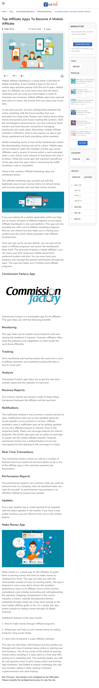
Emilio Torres (80, 104)
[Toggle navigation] (3, 3)
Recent (76, 67)
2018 (77, 207)
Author (88, 177)
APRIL (78, 195)
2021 (77, 185)
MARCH (78, 201)
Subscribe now (82, 44)
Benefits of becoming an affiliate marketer (85, 80)
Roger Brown (80, 114)
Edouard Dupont (79, 94)
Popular (75, 73)
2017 (77, 213)
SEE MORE (82, 143)
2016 (77, 219)
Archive (76, 177)
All (88, 159)
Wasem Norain (80, 83)
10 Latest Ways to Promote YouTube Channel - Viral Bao (84, 133)
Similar (76, 159)
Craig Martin (80, 125)
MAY (77, 190)
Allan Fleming (80, 135)
